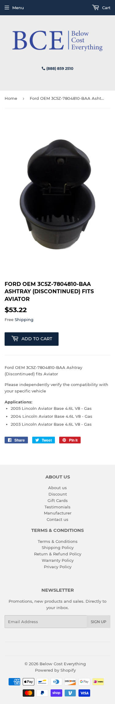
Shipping (24, 319)
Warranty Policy (58, 560)
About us (57, 487)
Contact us (57, 519)
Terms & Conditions (58, 541)
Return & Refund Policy (57, 553)
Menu (18, 7)
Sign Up (98, 621)
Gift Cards (58, 500)
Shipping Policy (58, 547)
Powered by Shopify (55, 670)
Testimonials (57, 506)
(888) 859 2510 (59, 68)
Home (11, 98)
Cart (105, 7)
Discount (57, 494)
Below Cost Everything (63, 663)
